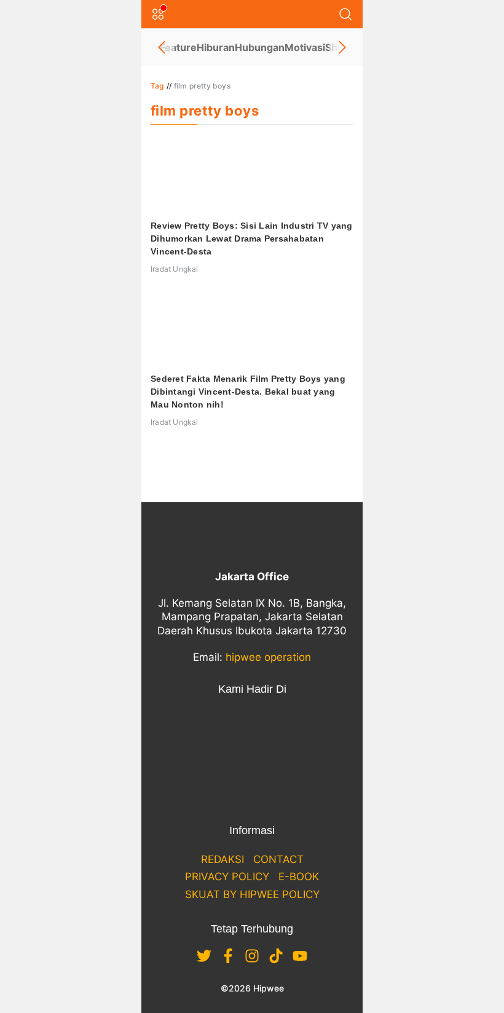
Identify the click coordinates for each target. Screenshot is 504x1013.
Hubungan (260, 47)
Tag (157, 85)
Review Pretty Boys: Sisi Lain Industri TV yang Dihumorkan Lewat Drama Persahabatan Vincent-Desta (252, 238)
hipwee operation (268, 657)
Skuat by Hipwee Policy (252, 894)
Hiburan (216, 47)
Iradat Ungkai (175, 269)
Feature (178, 47)
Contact (278, 859)
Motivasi (305, 47)
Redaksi (222, 859)
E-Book (298, 876)
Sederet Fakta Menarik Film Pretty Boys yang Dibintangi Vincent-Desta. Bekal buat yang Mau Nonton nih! (248, 391)
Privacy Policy (227, 876)
